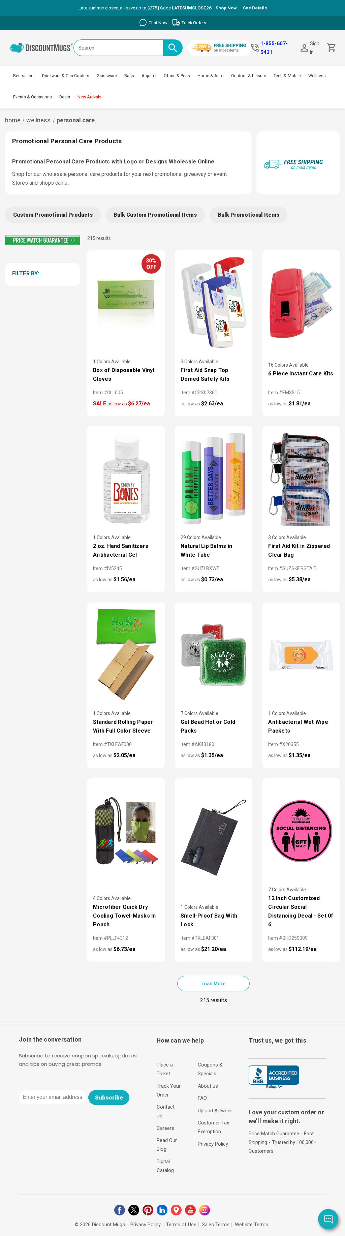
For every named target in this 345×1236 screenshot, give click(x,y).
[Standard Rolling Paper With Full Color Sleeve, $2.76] (126, 655)
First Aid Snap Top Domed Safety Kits (205, 374)
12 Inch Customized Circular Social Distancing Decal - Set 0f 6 (300, 911)
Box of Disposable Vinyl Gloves (123, 374)
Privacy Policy (213, 1144)
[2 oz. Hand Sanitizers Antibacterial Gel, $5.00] (126, 479)
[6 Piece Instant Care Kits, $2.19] (301, 303)
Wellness (317, 75)
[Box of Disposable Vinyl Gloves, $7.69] (126, 303)
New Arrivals (89, 96)
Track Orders (194, 22)
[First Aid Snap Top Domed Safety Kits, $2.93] (213, 303)
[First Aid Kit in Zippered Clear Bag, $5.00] (301, 479)
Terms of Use (181, 1225)
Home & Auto (210, 75)
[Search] (173, 47)
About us (208, 1086)
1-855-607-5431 (274, 47)
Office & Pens (177, 75)
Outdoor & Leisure (248, 75)
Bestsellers (24, 75)
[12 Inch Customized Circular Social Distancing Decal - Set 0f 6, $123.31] (301, 831)
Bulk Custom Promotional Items (155, 215)
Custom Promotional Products (53, 215)
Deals (64, 96)
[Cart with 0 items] (331, 47)
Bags (129, 75)
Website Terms (251, 1225)
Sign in (314, 48)
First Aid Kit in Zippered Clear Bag (299, 550)
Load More (213, 983)
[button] (41, 273)
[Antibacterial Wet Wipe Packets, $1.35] (301, 655)
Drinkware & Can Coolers (65, 75)
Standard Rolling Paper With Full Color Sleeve (123, 726)
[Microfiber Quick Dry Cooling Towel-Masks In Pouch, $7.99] (126, 831)
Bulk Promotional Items (248, 215)
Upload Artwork (215, 1111)
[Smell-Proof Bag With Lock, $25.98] (213, 831)
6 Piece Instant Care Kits (300, 373)
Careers (165, 1128)
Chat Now (158, 22)
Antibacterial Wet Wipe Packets (298, 726)
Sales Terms (215, 1225)
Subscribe (109, 1097)
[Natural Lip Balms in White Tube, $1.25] (213, 479)
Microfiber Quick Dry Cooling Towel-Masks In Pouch (124, 916)
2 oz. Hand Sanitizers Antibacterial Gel (120, 550)
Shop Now (226, 7)
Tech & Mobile (287, 75)
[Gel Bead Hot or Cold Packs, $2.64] (213, 655)
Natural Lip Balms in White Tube (206, 550)
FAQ (202, 1098)
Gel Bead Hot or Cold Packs (208, 726)
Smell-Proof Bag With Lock (209, 920)
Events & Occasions (32, 96)
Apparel (149, 75)
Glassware (107, 75)
